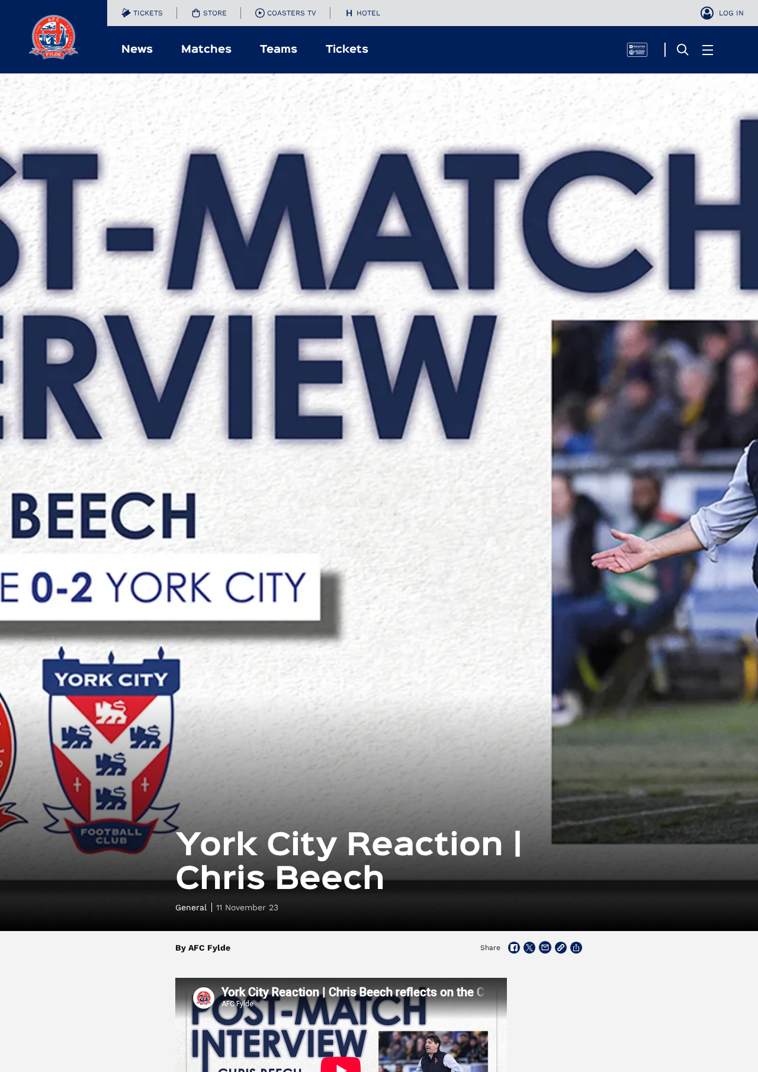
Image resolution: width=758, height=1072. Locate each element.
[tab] (142, 13)
